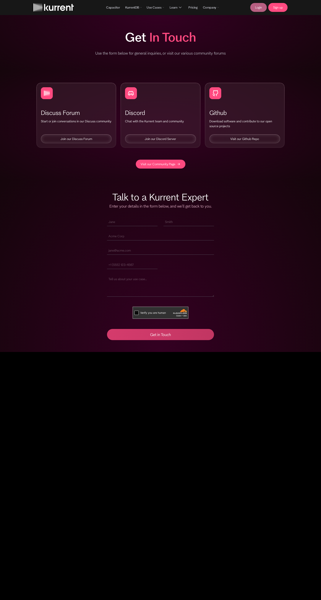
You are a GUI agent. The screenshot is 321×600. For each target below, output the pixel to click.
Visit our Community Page (158, 164)
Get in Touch (160, 334)
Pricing (192, 7)
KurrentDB (132, 7)
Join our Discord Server (160, 139)
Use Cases (154, 7)
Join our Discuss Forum (76, 139)
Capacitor (113, 7)
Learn (173, 7)
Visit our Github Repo (244, 139)
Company (209, 7)
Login (258, 7)
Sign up (278, 7)
